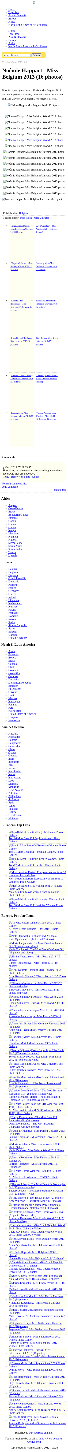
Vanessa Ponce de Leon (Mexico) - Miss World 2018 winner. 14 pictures (46, 416)
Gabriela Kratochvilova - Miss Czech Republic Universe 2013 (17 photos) (34, 1270)
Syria (11, 802)
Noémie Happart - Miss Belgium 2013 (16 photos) (36, 1258)
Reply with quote (20, 476)
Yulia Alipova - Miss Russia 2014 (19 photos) (34, 1278)
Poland (12, 609)
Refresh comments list (14, 483)
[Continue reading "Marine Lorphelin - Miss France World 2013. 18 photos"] (37, 1286)
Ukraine (12, 634)
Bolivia (12, 657)
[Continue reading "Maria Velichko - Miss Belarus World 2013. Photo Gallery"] (37, 1147)
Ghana (12, 524)
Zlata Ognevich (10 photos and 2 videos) (31, 939)
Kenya (12, 530)
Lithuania (13, 600)
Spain (11, 628)
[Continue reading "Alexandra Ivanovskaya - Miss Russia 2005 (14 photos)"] (37, 1013)
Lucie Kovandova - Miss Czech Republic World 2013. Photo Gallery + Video (35, 1233)
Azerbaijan (14, 736)
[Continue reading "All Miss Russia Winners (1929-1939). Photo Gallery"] (37, 1174)
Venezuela (14, 720)
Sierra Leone (15, 542)
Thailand (13, 808)
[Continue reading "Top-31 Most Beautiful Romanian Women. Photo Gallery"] (37, 848)
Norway (12, 606)
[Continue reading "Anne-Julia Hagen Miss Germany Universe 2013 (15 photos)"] (37, 1026)
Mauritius (13, 533)
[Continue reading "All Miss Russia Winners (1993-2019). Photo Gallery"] (37, 925)
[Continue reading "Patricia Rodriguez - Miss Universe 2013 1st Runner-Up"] (37, 1160)
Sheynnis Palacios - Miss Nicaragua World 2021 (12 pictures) (21, 266)
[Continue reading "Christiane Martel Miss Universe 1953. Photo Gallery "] (37, 1040)
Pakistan (13, 793)
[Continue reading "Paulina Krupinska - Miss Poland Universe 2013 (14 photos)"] (37, 1133)
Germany (13, 590)
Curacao (13, 676)
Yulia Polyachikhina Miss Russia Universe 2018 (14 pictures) (47, 378)
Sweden (12, 631)
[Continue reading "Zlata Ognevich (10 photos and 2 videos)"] (32, 935)
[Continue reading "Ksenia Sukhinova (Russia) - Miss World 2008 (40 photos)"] (37, 999)
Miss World (26, 217)
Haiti (11, 695)
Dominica (13, 679)
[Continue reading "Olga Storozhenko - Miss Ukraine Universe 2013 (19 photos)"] (37, 1379)
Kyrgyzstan (14, 777)
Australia (13, 733)
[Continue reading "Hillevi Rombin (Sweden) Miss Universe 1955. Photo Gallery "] (37, 1066)
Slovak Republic (17, 625)
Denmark (13, 581)
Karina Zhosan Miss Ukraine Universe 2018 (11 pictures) (21, 416)
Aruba (11, 651)
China (11, 749)
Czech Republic (17, 578)
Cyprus (12, 752)
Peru (10, 707)
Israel (11, 764)
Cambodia (14, 746)
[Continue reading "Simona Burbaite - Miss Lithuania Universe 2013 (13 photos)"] (37, 1393)
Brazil (11, 660)
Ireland (12, 597)
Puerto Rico (14, 710)
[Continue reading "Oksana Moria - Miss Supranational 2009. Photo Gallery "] (37, 1366)
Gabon (12, 520)
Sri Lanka (13, 799)
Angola (12, 505)
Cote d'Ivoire (15, 508)
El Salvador (14, 688)
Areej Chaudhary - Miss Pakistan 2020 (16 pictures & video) (47, 229)
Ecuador (13, 685)
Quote (35, 476)
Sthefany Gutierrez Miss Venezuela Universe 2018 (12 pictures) (46, 303)
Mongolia (13, 786)
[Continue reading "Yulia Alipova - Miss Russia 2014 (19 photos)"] (35, 1275)
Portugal (13, 612)
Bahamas (13, 654)
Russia (12, 619)
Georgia (12, 755)
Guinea (12, 527)
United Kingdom (17, 637)
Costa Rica (14, 673)
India (11, 758)
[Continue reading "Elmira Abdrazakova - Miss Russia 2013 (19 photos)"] (37, 959)
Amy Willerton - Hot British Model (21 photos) (35, 1200)
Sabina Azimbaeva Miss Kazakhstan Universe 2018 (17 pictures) (21, 378)
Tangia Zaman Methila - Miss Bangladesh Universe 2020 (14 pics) (21, 229)
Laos (11, 780)
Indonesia (13, 761)
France (12, 587)
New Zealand (15, 789)
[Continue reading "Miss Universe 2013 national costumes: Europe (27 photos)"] (37, 1312)
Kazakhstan (14, 771)
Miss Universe (41, 217)
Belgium (23, 213)
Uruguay (13, 717)
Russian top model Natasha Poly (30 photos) (33, 1207)
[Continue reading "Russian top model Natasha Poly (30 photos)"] (35, 1204)
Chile (11, 666)
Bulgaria (13, 575)
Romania (13, 615)
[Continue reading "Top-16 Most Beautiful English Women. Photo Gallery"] (37, 835)
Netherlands (15, 603)
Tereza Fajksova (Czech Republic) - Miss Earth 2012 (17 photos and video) (35, 1058)
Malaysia (13, 783)
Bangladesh (14, 742)
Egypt (11, 511)
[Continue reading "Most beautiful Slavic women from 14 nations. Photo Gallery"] (37, 888)
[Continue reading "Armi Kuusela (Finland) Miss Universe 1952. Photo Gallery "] (37, 973)
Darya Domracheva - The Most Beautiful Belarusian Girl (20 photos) (31, 1125)
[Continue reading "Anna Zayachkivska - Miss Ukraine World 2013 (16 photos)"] (37, 1241)
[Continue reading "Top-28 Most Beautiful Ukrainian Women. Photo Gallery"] (37, 902)
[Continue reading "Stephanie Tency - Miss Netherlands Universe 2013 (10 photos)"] (37, 1326)
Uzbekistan (14, 815)
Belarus (12, 568)
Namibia (13, 536)
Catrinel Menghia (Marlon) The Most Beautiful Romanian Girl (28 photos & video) (35, 1098)
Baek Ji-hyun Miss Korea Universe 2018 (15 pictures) (47, 341)
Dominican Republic (19, 682)
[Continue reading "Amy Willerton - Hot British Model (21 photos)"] (36, 1197)
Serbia (11, 622)
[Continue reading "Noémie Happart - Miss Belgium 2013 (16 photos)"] (37, 1255)
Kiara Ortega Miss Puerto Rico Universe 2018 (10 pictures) (21, 341)
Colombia (13, 670)
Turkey (12, 811)
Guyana (12, 692)
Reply (6, 476)
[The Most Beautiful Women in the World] (34, 3)
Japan (11, 768)
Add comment (10, 486)
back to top (60, 489)
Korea (11, 774)
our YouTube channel (40, 1432)
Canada (12, 663)
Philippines (14, 796)
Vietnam (13, 818)
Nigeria (12, 539)
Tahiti (11, 805)
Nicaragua (14, 701)
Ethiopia (13, 517)
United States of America (22, 713)
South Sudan (15, 549)
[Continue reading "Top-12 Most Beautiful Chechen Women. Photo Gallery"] (37, 862)
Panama (12, 704)
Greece (12, 594)
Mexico (12, 698)
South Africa (15, 545)
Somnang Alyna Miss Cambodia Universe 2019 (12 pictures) (46, 266)
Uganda (12, 555)
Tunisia (12, 552)
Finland (12, 584)
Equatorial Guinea (18, 514)
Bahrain (12, 739)
